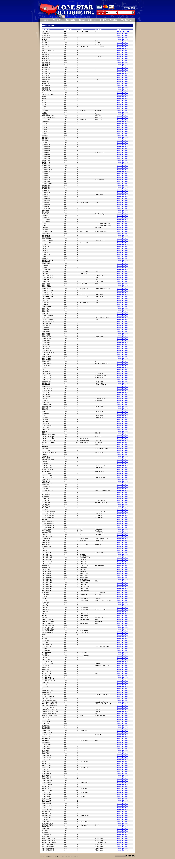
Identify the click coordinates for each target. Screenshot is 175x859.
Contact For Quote (123, 31)
